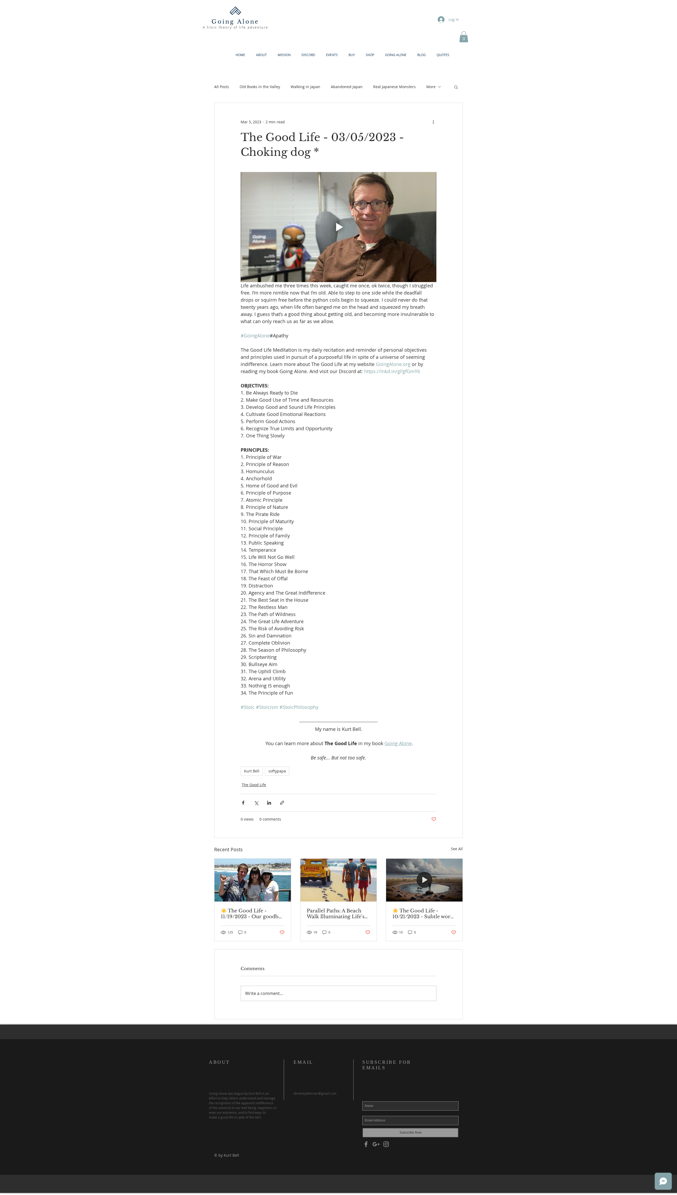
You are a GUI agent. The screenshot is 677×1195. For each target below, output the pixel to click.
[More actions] (433, 122)
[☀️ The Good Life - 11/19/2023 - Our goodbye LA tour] (252, 880)
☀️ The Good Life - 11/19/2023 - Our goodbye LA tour (252, 914)
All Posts (221, 86)
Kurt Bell (251, 770)
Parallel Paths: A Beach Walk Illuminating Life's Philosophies (335, 914)
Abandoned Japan (347, 86)
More (431, 86)
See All (457, 848)
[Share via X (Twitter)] (256, 802)
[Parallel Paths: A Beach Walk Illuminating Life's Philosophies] (338, 880)
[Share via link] (282, 802)
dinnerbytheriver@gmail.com (315, 1093)
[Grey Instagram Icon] (386, 1144)
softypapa (277, 770)
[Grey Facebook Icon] (366, 1144)
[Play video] (338, 227)
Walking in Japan (305, 86)
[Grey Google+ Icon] (376, 1144)
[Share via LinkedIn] (269, 802)
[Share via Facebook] (243, 802)
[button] (463, 36)
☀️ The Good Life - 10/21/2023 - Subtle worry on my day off (424, 914)
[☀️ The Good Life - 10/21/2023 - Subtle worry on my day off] (424, 880)
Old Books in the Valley (260, 86)
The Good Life (254, 784)
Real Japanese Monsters (394, 86)
